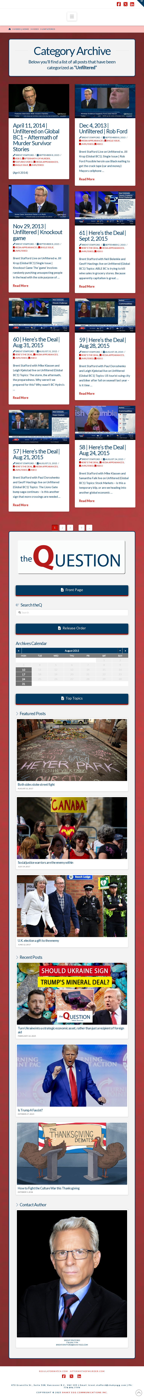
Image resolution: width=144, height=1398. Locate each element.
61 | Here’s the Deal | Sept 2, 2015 (102, 235)
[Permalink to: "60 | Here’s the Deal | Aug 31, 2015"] (39, 315)
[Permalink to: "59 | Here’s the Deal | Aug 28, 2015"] (105, 315)
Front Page (74, 590)
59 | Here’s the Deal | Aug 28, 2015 (102, 342)
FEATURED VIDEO (24, 161)
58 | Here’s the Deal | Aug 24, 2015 (102, 450)
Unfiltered (37, 165)
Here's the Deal (90, 248)
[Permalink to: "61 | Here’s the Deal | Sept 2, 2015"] (105, 208)
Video (18, 158)
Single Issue (21, 165)
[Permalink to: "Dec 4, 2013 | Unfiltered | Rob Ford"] (105, 101)
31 (23, 683)
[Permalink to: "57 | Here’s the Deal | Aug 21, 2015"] (39, 427)
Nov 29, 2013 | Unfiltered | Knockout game (37, 232)
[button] (72, 16)
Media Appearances (46, 161)
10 (23, 669)
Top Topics (74, 698)
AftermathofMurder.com (87, 1371)
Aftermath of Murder (37, 158)
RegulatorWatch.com (53, 1371)
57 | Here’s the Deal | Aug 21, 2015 (36, 454)
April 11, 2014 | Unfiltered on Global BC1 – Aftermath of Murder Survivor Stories (36, 137)
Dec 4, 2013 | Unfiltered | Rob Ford (103, 128)
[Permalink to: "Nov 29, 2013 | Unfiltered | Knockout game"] (39, 202)
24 (23, 679)
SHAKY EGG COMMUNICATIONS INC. (85, 1392)
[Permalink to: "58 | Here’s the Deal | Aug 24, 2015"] (105, 423)
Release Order (74, 628)
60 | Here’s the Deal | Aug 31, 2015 (36, 342)
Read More (86, 179)
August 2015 (72, 650)
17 (23, 674)
